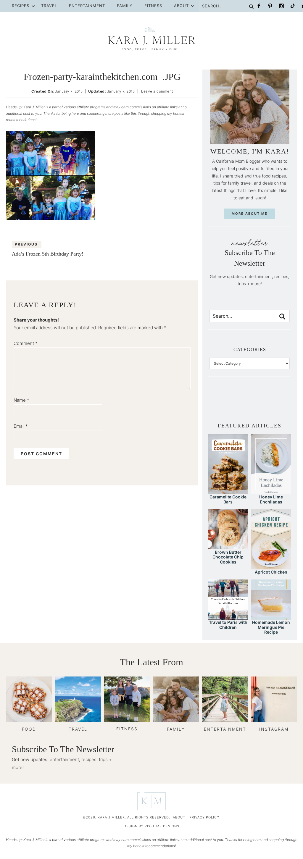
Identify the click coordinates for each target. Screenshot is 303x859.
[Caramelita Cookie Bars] (228, 491)
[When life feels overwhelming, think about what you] (285, 399)
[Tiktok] (292, 5)
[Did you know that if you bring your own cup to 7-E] (258, 399)
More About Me (249, 213)
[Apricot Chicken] (271, 566)
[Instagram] (281, 5)
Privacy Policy (204, 817)
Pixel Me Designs (162, 826)
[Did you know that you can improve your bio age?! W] (213, 399)
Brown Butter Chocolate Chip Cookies (228, 557)
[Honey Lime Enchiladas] (271, 491)
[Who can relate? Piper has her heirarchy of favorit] (276, 399)
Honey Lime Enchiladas (271, 499)
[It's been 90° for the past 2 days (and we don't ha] (267, 399)
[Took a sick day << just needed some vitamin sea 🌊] (231, 399)
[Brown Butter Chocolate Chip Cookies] (228, 546)
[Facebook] (259, 5)
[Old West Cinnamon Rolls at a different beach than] (240, 399)
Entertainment (87, 5)
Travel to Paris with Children (228, 625)
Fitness (153, 5)
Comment (26, 343)
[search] (282, 316)
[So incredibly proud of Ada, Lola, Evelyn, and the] (222, 399)
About (181, 5)
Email (21, 426)
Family (125, 5)
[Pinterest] (270, 5)
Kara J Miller (151, 38)
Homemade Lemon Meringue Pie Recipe (271, 627)
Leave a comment (157, 91)
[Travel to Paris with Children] (228, 616)
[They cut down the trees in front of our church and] (249, 399)
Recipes (20, 5)
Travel (49, 5)
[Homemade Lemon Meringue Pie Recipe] (271, 616)
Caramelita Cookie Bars (227, 499)
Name (21, 400)
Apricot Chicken (271, 571)
